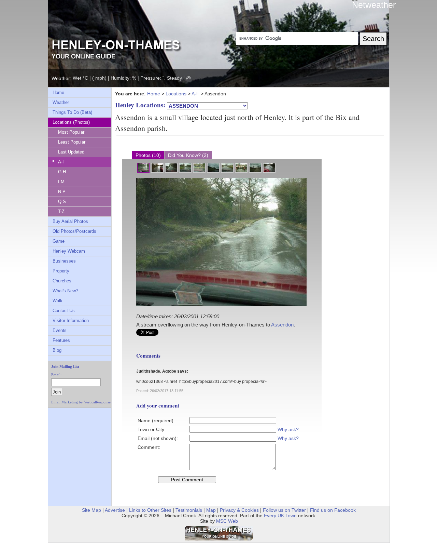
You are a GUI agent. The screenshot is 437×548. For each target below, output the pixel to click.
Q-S (62, 201)
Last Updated (71, 152)
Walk (57, 300)
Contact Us (64, 310)
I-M (61, 181)
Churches (62, 280)
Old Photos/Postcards (74, 231)
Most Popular (71, 132)
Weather (61, 102)
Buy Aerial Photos (70, 221)
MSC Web (227, 521)
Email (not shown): (158, 438)
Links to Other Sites (150, 510)
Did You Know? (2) (188, 155)
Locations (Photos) (71, 122)
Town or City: (152, 429)
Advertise (115, 510)
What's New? (65, 290)
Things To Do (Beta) (72, 112)
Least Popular (71, 142)
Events (60, 330)
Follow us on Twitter (284, 510)
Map (211, 510)
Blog (57, 350)
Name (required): (156, 420)
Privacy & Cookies (239, 510)
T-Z (61, 211)
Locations (176, 93)
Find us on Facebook (333, 510)
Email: (56, 375)
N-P (62, 191)
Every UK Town (280, 515)
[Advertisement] (72, 426)
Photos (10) (148, 155)
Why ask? (288, 429)
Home (58, 92)
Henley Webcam (69, 251)
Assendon (282, 325)
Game (59, 241)
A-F (61, 161)
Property (61, 270)
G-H (62, 171)
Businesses (64, 261)
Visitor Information (71, 320)
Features (61, 340)
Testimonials (188, 510)
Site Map (91, 510)
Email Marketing (64, 402)
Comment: (149, 447)
